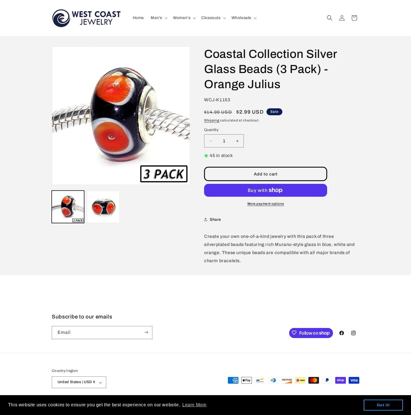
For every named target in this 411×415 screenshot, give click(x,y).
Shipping (211, 120)
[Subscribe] (146, 332)
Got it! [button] (383, 405)
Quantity (211, 130)
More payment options (265, 204)
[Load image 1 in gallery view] (68, 207)
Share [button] (215, 219)
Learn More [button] (194, 404)
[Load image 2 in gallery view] (103, 207)
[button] (158, 18)
